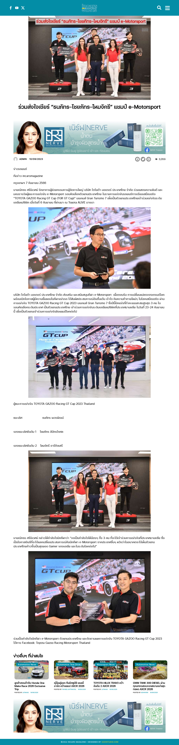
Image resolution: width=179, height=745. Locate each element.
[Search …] (159, 8)
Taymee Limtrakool (65, 689)
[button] (137, 159)
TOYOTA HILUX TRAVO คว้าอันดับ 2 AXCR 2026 (105, 684)
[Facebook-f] (10, 8)
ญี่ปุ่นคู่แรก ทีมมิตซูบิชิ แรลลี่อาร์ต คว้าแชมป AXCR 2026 (65, 684)
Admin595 (140, 692)
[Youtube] (17, 8)
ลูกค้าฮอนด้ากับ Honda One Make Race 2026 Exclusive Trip (26, 686)
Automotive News (23, 664)
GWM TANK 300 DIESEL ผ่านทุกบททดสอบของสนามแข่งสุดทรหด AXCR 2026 (145, 686)
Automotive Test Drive (65, 664)
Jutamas (22, 692)
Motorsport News (102, 664)
